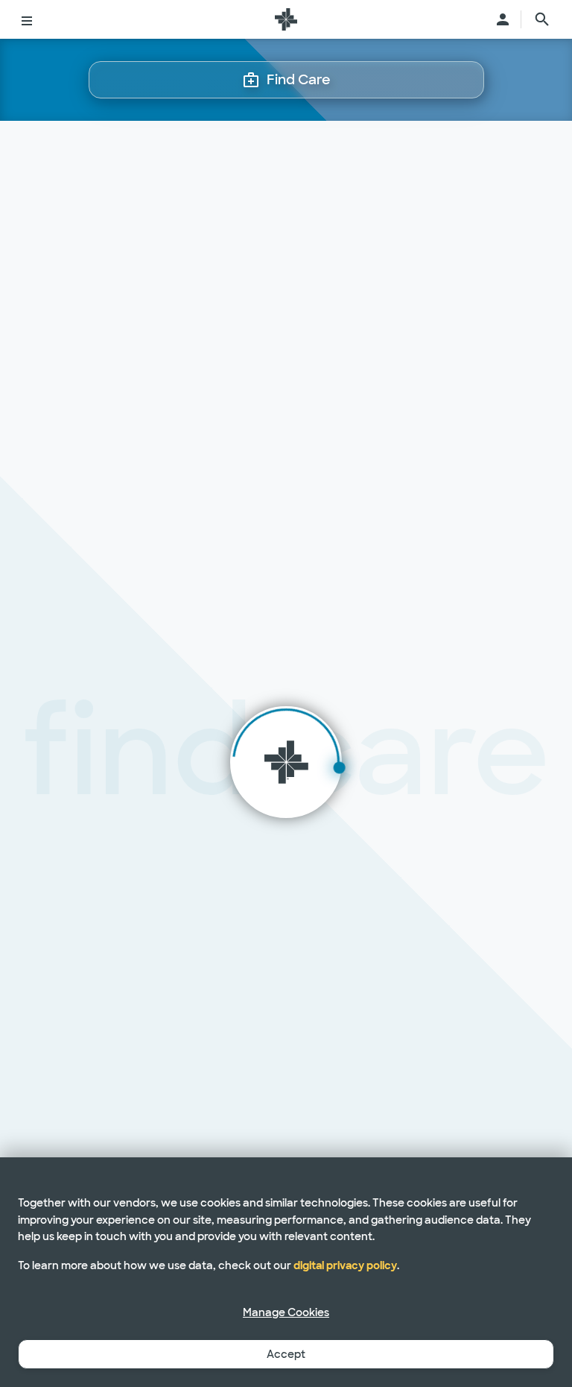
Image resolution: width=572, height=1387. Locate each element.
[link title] (286, 19)
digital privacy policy (345, 1265)
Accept (286, 1354)
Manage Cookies (286, 1312)
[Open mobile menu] (27, 19)
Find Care (299, 80)
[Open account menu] (503, 19)
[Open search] (542, 19)
